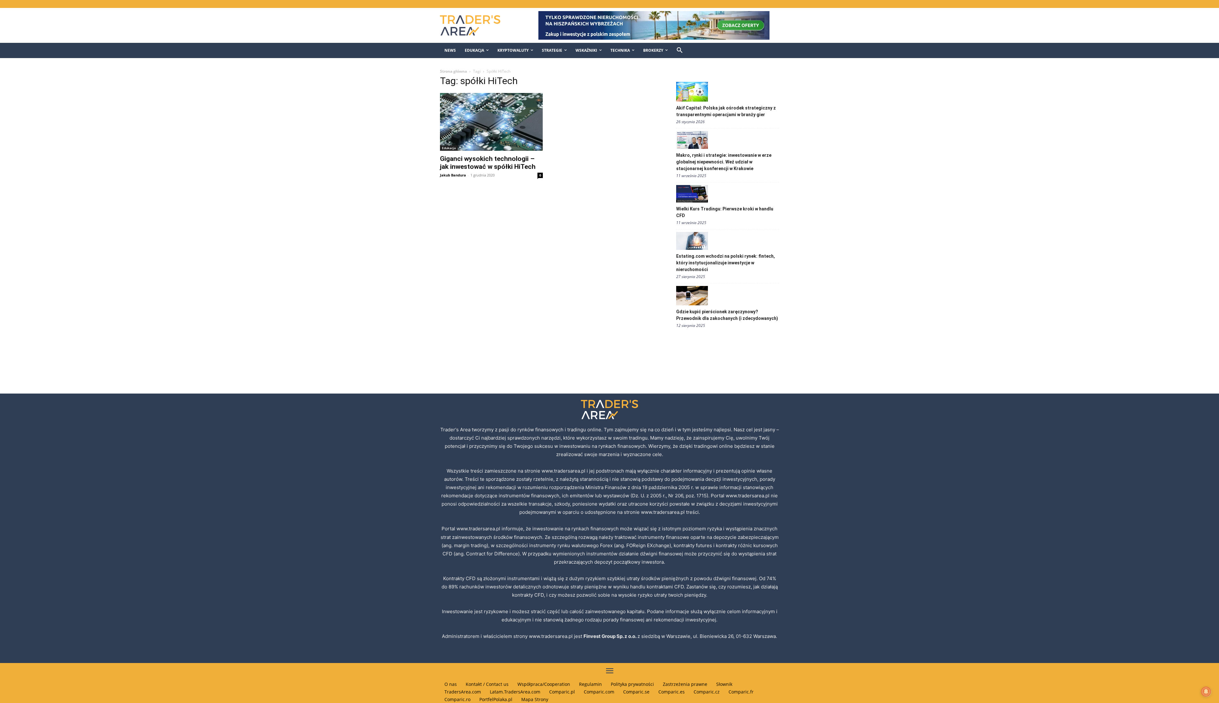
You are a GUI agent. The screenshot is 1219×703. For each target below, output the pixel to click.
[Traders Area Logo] (476, 25)
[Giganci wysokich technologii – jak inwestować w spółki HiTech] (491, 122)
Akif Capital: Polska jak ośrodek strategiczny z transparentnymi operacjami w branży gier (726, 111)
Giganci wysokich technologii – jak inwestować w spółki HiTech (488, 162)
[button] (679, 50)
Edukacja (449, 148)
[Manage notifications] (1206, 691)
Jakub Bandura (453, 175)
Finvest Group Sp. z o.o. (610, 636)
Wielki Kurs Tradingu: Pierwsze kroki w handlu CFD (724, 212)
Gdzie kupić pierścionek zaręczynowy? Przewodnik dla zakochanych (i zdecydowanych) (727, 315)
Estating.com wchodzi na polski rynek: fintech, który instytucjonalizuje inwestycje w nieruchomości (725, 263)
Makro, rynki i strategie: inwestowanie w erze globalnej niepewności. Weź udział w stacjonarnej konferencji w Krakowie (723, 162)
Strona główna (453, 71)
